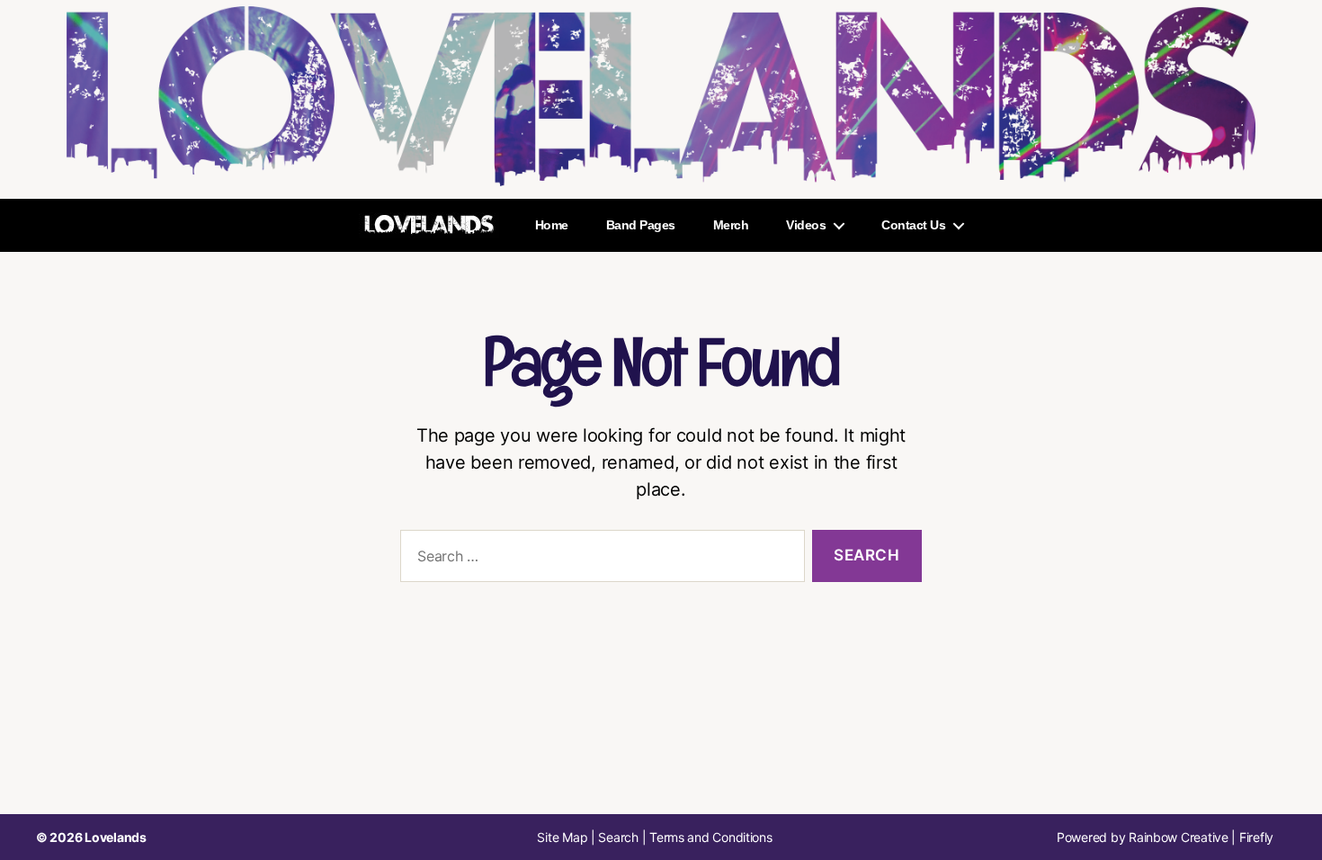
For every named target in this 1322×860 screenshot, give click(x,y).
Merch (731, 225)
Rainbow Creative (1180, 837)
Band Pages (640, 225)
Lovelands (116, 837)
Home (551, 225)
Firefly (1256, 837)
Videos (806, 225)
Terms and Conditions (711, 837)
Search (618, 837)
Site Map (562, 837)
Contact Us (913, 225)
